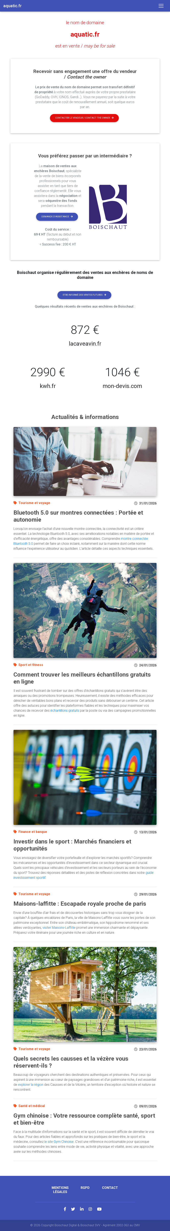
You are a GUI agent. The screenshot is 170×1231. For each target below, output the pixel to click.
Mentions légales (60, 1190)
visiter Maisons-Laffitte (58, 928)
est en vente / (85, 46)
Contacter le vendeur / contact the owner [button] (82, 118)
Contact (110, 1188)
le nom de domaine (85, 22)
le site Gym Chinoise (59, 1142)
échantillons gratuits (64, 710)
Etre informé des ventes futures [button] (82, 295)
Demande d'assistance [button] (55, 216)
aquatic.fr (85, 34)
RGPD (85, 1188)
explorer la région (30, 1085)
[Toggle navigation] (161, 6)
